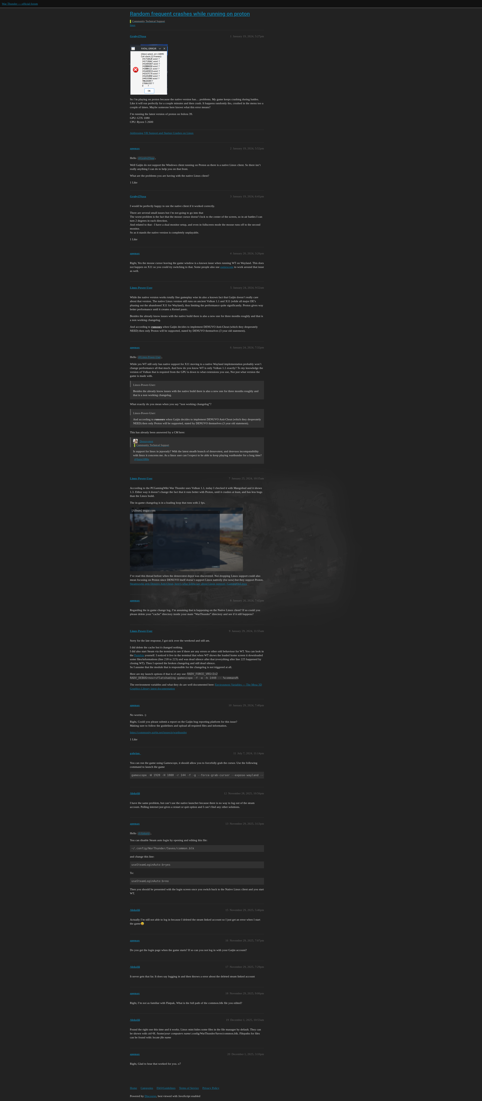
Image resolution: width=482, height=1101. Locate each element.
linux (132, 25)
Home (133, 1088)
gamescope (226, 266)
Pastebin (139, 655)
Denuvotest (146, 441)
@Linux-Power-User (149, 357)
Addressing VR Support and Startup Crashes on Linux (162, 133)
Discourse (150, 1096)
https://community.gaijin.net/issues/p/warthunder (158, 732)
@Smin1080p (141, 459)
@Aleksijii (144, 833)
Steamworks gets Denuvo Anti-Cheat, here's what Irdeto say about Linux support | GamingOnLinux (188, 583)
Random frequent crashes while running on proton (190, 14)
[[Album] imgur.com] (186, 539)
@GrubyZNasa (146, 158)
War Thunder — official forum (20, 3)
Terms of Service (189, 1088)
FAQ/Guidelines (166, 1088)
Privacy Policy (210, 1088)
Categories (147, 1088)
